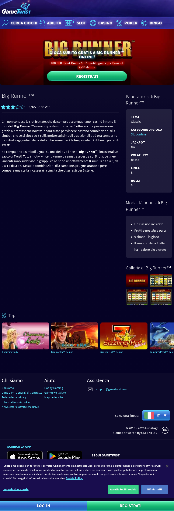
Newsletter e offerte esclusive (20, 407)
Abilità (54, 22)
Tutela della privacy (14, 397)
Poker (130, 22)
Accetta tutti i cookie (123, 489)
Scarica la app (19, 446)
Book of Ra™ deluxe (62, 351)
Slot (81, 22)
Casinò (105, 22)
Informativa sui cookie (16, 402)
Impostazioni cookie (15, 489)
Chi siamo (8, 388)
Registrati (87, 76)
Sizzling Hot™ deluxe (111, 351)
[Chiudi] (167, 466)
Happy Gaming (53, 388)
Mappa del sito (53, 397)
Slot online (138, 134)
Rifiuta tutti (154, 489)
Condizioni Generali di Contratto (22, 392)
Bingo (156, 22)
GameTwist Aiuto (55, 392)
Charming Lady (10, 351)
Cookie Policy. (74, 478)
